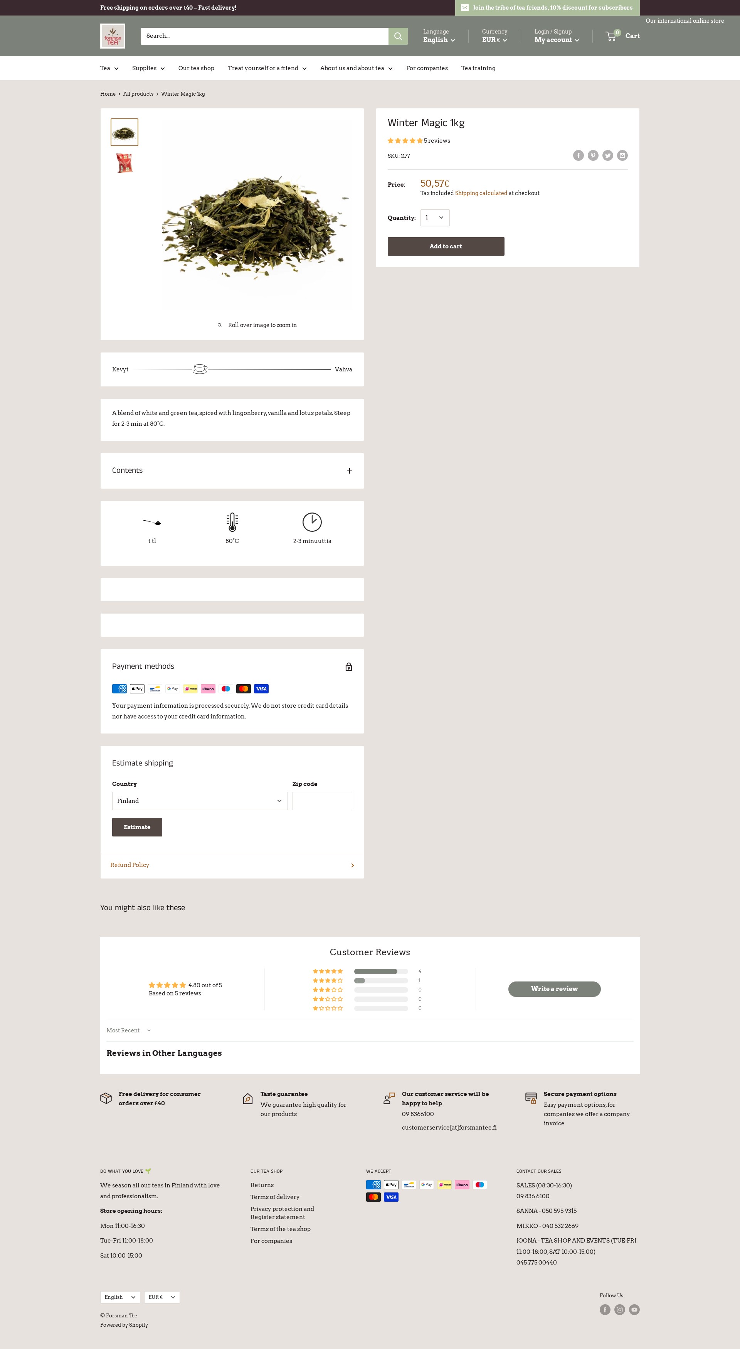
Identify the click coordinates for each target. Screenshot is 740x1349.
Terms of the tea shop (281, 1229)
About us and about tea (352, 68)
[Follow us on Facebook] (605, 1309)
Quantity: (402, 217)
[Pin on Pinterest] (593, 155)
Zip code (305, 784)
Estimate (137, 827)
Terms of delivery (275, 1197)
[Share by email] (622, 155)
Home (108, 94)
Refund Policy (130, 865)
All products (138, 94)
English (113, 1297)
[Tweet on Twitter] (607, 155)
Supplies (144, 68)
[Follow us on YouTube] (634, 1309)
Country (124, 784)
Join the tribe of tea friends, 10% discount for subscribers (553, 8)
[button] (406, 140)
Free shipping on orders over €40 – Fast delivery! (168, 8)
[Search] (398, 36)
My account (554, 40)
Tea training (478, 68)
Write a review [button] (554, 989)
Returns (262, 1185)
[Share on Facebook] (578, 155)
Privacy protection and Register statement (282, 1213)
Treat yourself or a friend (263, 68)
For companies (427, 68)
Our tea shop (196, 68)
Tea (105, 68)
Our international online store (685, 21)
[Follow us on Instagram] (619, 1309)
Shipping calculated (481, 193)
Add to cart (446, 246)
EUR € (155, 1297)
